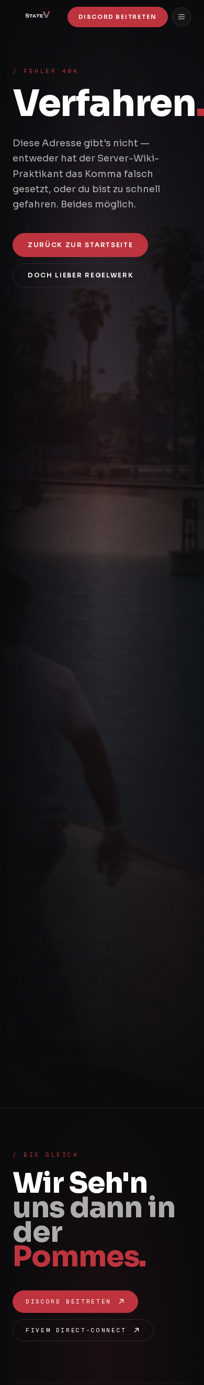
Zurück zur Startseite (80, 245)
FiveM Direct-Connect (76, 1330)
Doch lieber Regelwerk (80, 275)
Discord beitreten (68, 1301)
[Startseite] (36, 17)
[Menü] (181, 16)
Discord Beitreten (117, 16)
